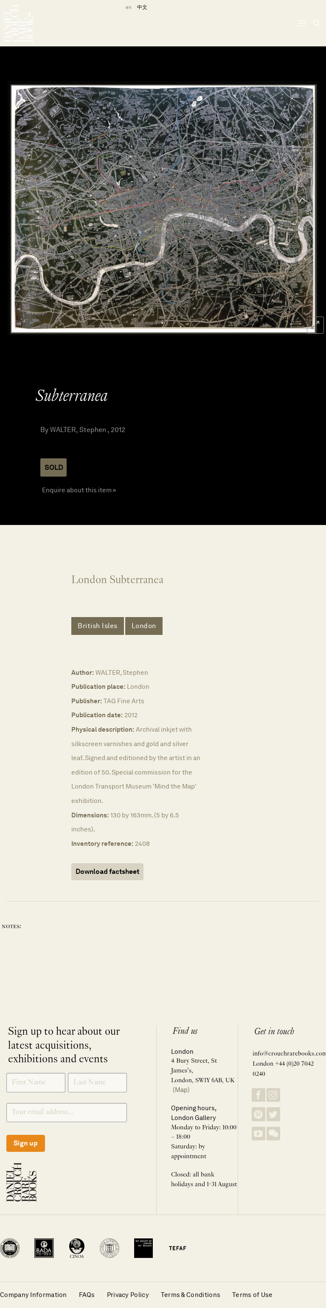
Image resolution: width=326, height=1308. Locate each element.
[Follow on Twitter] (273, 1114)
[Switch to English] (127, 7)
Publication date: (97, 715)
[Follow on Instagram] (273, 1095)
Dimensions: (90, 815)
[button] (302, 23)
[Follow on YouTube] (258, 1134)
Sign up (26, 1143)
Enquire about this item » (79, 490)
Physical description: (102, 729)
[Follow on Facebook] (258, 1095)
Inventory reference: (102, 843)
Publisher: (86, 701)
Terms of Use (252, 1295)
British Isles (98, 626)
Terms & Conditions (190, 1295)
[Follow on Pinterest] (258, 1114)
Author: (82, 672)
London (144, 626)
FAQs (87, 1295)
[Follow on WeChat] (273, 1134)
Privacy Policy (128, 1295)
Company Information (33, 1295)
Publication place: (98, 686)
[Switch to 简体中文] (142, 7)
